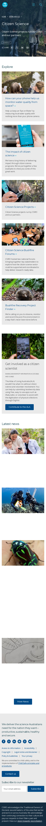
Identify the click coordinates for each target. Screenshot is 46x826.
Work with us (14, 16)
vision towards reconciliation (29, 821)
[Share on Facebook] (12, 47)
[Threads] (25, 741)
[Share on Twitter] (17, 47)
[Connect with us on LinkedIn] (14, 741)
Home (4, 16)
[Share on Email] (27, 47)
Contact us (10, 774)
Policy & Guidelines (10, 756)
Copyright (6, 752)
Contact (6, 42)
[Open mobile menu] (34, 5)
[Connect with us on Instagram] (9, 741)
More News (23, 701)
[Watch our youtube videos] (30, 741)
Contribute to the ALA (19, 407)
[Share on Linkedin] (22, 47)
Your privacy (27, 756)
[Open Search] (41, 5)
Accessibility (29, 748)
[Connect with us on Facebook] (3, 741)
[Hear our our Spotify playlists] (19, 741)
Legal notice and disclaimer (25, 752)
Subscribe (36, 789)
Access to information (11, 748)
